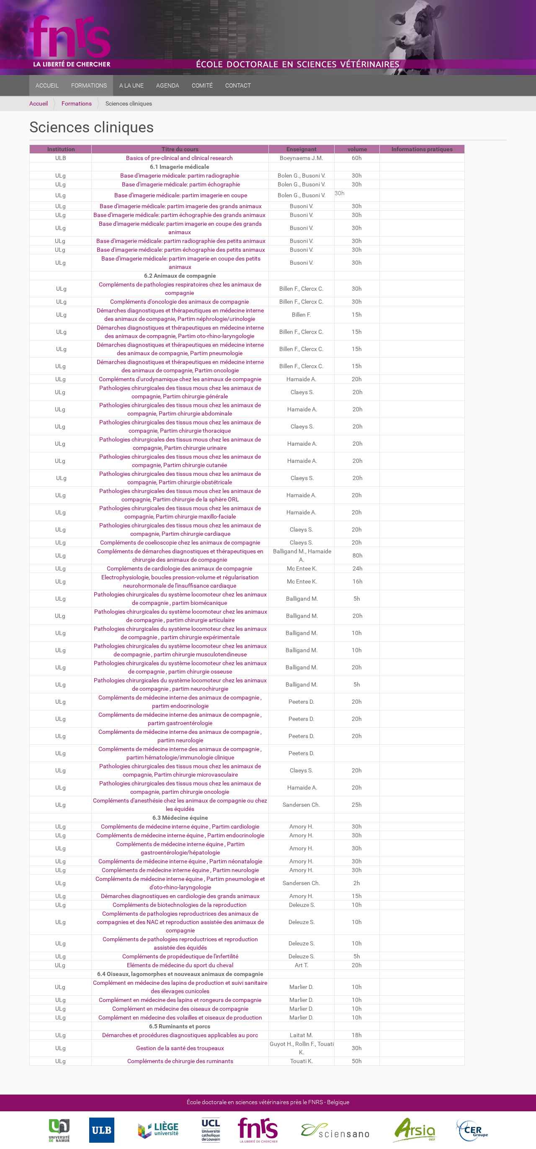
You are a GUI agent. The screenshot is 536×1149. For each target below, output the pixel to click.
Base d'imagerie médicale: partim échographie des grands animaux (179, 215)
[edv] (70, 37)
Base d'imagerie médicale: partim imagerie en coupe (180, 195)
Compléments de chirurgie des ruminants (180, 1061)
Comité (202, 85)
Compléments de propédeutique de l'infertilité (180, 956)
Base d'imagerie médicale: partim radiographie (179, 175)
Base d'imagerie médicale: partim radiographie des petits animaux (180, 241)
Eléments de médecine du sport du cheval (180, 965)
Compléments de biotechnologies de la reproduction (180, 904)
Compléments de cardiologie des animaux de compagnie (179, 568)
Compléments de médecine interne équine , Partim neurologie (180, 870)
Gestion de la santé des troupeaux (180, 1048)
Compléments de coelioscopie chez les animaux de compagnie (180, 542)
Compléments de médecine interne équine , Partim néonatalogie (180, 861)
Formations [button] (89, 85)
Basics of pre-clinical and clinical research (179, 158)
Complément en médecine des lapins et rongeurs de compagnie (180, 1000)
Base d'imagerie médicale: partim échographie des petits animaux (181, 249)
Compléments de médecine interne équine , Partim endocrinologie (180, 835)
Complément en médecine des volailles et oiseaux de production (180, 1017)
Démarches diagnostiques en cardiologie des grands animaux (180, 896)
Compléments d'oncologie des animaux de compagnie (179, 301)
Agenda (167, 85)
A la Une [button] (131, 85)
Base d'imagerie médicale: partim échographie (180, 184)
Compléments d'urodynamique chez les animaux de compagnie (180, 379)
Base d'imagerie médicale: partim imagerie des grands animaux (181, 206)
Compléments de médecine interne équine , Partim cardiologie (180, 826)
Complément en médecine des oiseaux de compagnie (180, 1008)
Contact (238, 85)
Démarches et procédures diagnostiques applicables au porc (180, 1035)
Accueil (47, 85)
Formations (77, 103)
